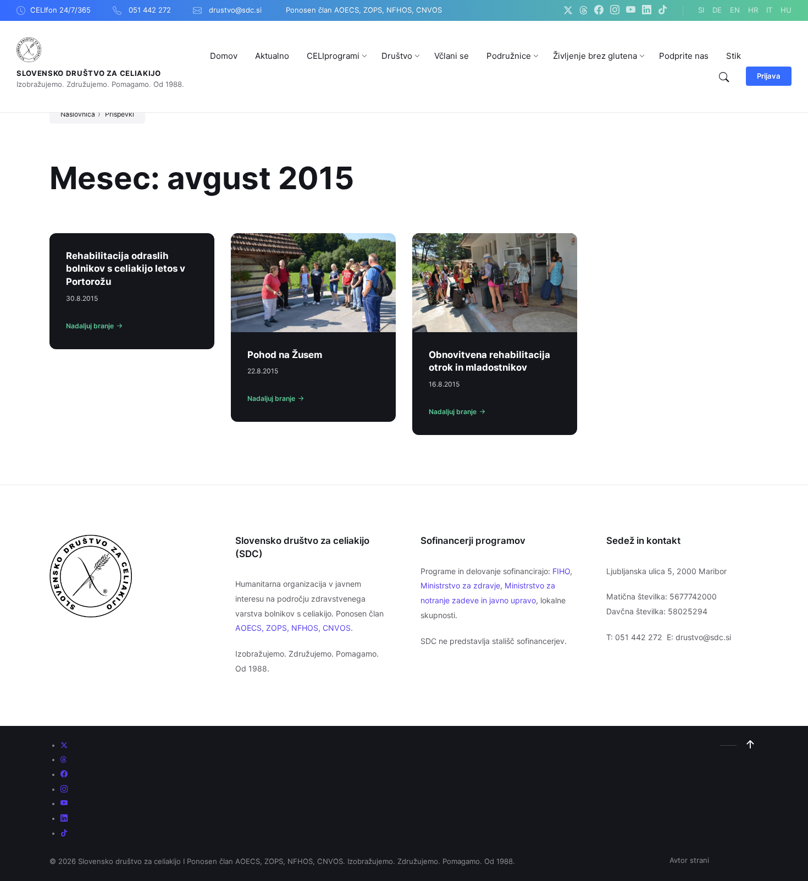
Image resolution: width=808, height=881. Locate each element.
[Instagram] (614, 10)
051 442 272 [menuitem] (150, 9)
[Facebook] (599, 10)
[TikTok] (662, 10)
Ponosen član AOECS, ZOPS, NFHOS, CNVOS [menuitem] (364, 9)
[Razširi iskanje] (724, 78)
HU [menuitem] (786, 9)
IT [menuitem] (769, 9)
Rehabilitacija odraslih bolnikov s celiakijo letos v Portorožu (125, 268)
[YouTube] (630, 10)
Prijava (769, 75)
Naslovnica (77, 114)
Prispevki (119, 114)
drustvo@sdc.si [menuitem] (235, 9)
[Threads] (583, 10)
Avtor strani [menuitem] (689, 860)
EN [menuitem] (735, 9)
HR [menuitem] (753, 9)
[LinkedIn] (646, 10)
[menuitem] (223, 56)
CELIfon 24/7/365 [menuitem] (60, 9)
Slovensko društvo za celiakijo (88, 73)
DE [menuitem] (717, 9)
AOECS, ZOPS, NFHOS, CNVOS (293, 627)
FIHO (561, 571)
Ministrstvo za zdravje (460, 585)
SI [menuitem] (701, 9)
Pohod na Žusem (284, 354)
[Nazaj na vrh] (750, 744)
